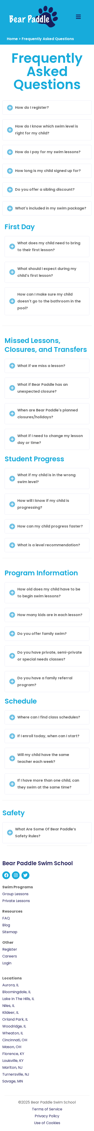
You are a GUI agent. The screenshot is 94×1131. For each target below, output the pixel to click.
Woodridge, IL (14, 1026)
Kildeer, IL (10, 1012)
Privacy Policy (47, 1116)
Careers (9, 956)
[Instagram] (16, 875)
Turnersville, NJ (15, 1074)
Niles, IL (8, 1005)
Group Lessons (15, 894)
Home (12, 38)
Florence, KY (13, 1053)
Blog (6, 925)
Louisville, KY (13, 1060)
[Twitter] (25, 875)
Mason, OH (11, 1046)
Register (9, 949)
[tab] (47, 107)
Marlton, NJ (12, 1067)
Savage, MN (12, 1081)
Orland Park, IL (15, 1019)
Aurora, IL (10, 985)
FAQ (6, 918)
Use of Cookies (47, 1123)
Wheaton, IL (12, 1033)
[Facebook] (6, 875)
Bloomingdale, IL (16, 992)
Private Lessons (16, 900)
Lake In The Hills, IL (18, 998)
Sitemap (9, 932)
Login (6, 963)
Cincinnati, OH (14, 1040)
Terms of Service (47, 1109)
